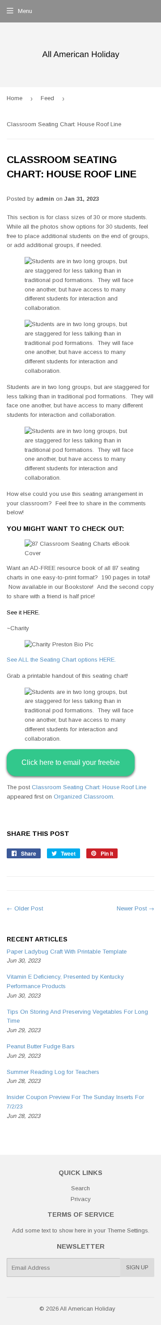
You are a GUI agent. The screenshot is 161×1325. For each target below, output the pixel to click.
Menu (25, 11)
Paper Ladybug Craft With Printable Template (67, 951)
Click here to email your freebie (70, 762)
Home (14, 98)
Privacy (81, 1199)
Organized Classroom (83, 796)
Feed (47, 98)
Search (80, 1188)
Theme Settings (127, 1230)
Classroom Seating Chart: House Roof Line (89, 787)
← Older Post (25, 908)
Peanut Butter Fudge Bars (41, 1046)
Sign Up (137, 1267)
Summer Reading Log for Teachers (53, 1072)
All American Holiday (87, 1308)
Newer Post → (135, 908)
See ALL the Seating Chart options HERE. (61, 659)
